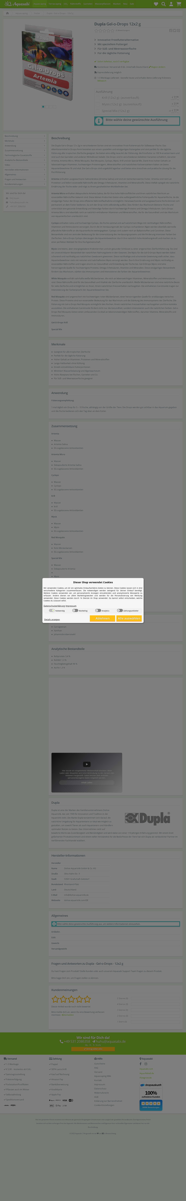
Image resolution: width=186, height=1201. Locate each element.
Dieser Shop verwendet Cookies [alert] (93, 582)
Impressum (71, 605)
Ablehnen (103, 618)
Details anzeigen (52, 619)
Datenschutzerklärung (54, 605)
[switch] (52, 610)
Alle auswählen (129, 618)
